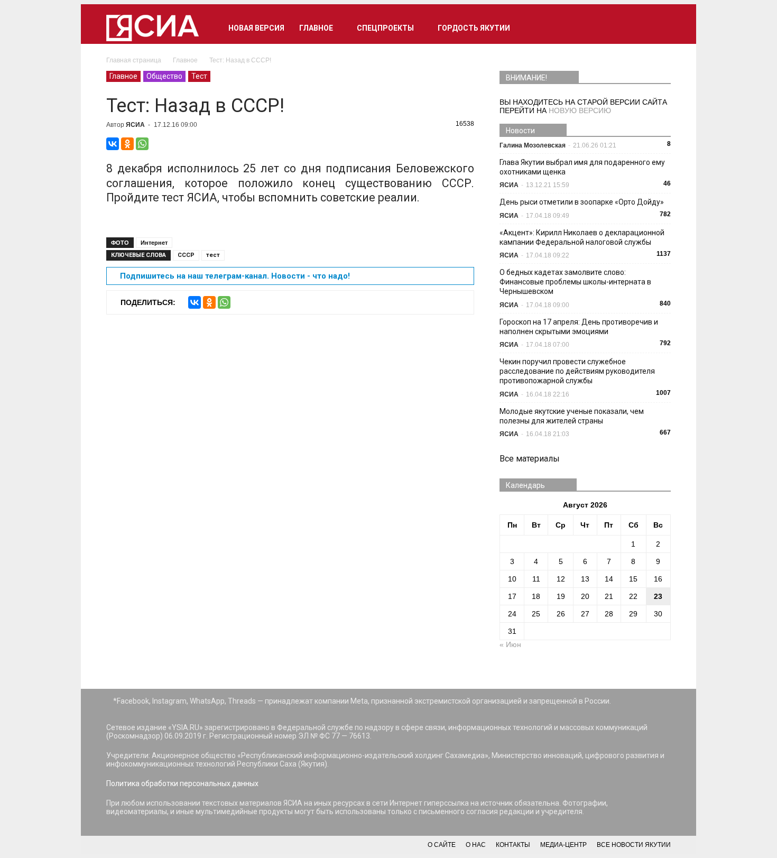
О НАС (476, 844)
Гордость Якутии (474, 28)
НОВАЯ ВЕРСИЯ (256, 28)
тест (213, 255)
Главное (316, 28)
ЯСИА (135, 124)
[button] (658, 28)
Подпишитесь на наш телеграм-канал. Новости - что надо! (235, 276)
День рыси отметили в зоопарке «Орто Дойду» (582, 202)
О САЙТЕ (442, 844)
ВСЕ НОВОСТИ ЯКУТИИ (634, 844)
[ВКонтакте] (112, 143)
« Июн (510, 644)
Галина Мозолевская (533, 145)
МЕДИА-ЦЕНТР (563, 844)
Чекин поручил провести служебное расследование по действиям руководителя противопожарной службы (577, 371)
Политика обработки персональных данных (182, 783)
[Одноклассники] (127, 143)
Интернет (154, 242)
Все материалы (530, 459)
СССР (186, 255)
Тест (199, 76)
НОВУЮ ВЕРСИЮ (580, 110)
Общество (164, 76)
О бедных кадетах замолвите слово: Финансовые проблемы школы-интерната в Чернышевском (575, 282)
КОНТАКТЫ (513, 844)
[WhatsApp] (142, 143)
